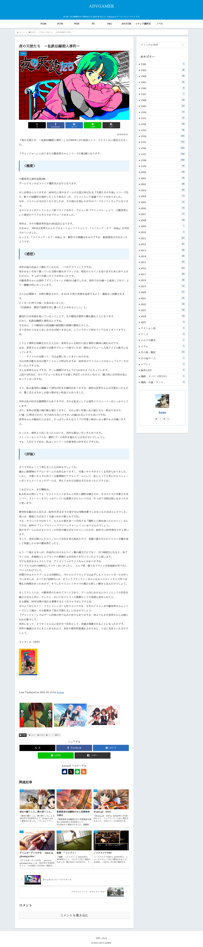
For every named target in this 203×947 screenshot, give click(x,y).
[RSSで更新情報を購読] (83, 771)
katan (60, 692)
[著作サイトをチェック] (64, 771)
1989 (24, 735)
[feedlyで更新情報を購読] (77, 771)
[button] (111, 125)
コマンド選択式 (54, 735)
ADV (33, 735)
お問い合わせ (101, 938)
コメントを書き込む (74, 915)
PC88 (41, 735)
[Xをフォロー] (71, 771)
